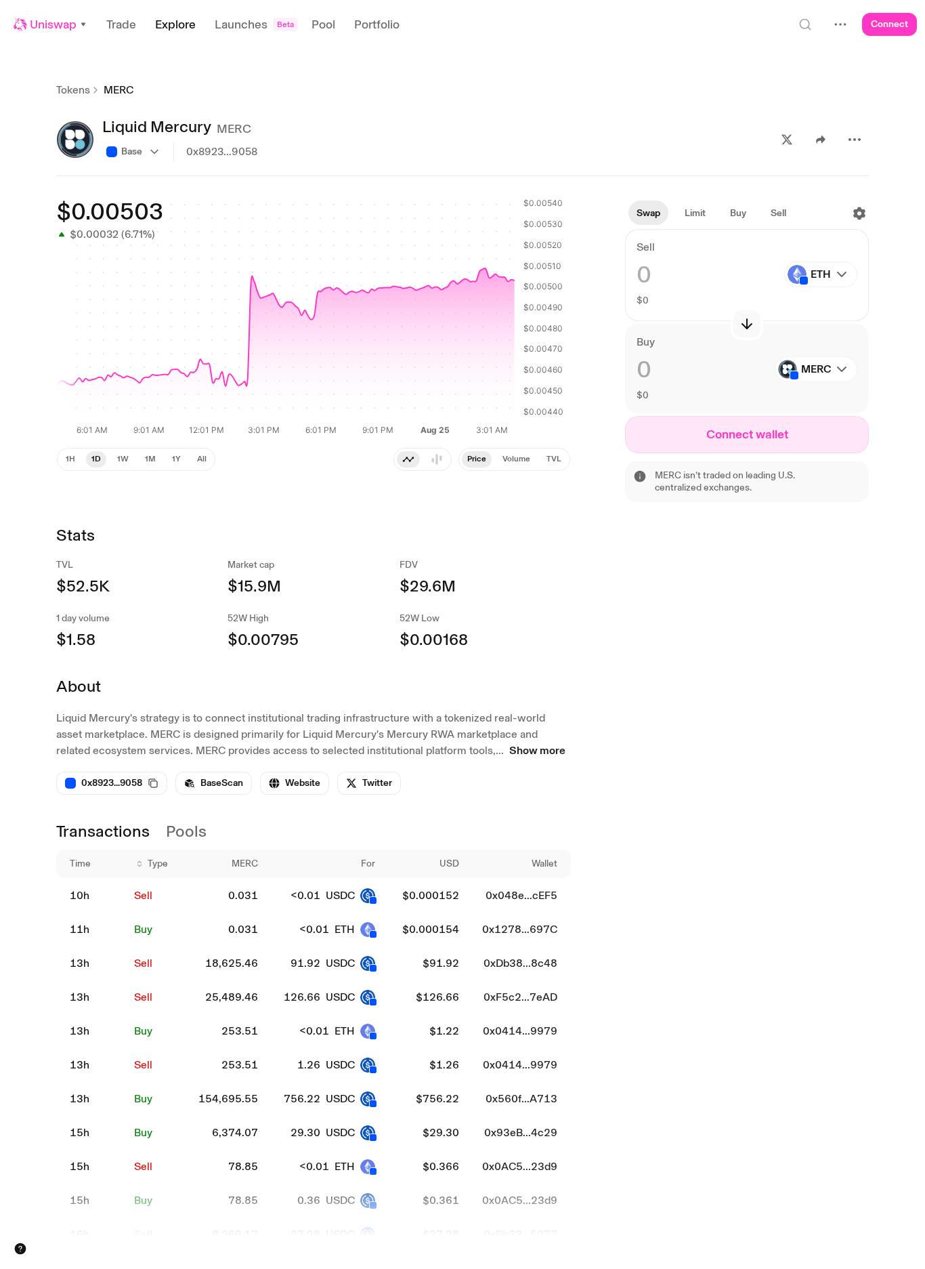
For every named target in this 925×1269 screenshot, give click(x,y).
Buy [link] (143, 929)
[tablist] (422, 459)
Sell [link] (143, 895)
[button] (50, 24)
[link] (213, 783)
